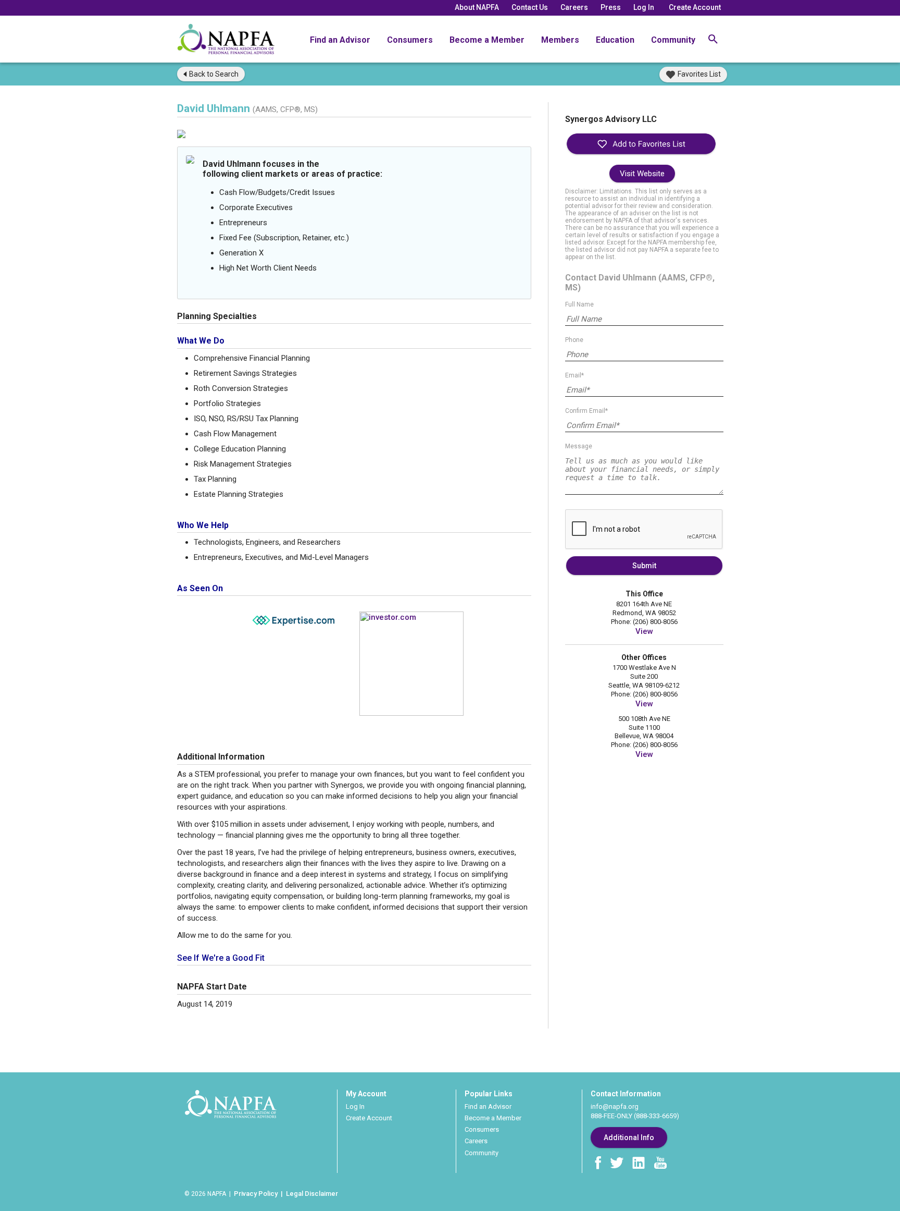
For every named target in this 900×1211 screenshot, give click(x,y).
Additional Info (629, 1137)
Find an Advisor (340, 40)
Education (615, 40)
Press (611, 7)
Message (578, 446)
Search (214, 74)
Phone (574, 340)
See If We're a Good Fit (221, 958)
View (644, 631)
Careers (574, 7)
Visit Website (642, 173)
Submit (644, 565)
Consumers (410, 40)
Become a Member (486, 40)
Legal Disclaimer (312, 1193)
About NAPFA (477, 7)
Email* (574, 375)
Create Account (695, 7)
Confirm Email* (586, 410)
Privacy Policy (256, 1193)
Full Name (579, 304)
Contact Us (529, 7)
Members (560, 40)
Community (673, 40)
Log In (643, 7)
